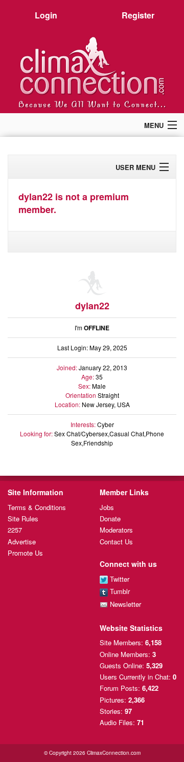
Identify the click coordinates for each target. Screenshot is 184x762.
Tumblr (119, 591)
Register (138, 15)
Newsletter (124, 604)
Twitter (118, 579)
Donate (110, 518)
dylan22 (92, 305)
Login (46, 15)
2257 (15, 530)
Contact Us (116, 541)
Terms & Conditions (37, 507)
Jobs (107, 507)
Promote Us (25, 553)
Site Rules (23, 518)
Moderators (116, 530)
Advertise (22, 541)
